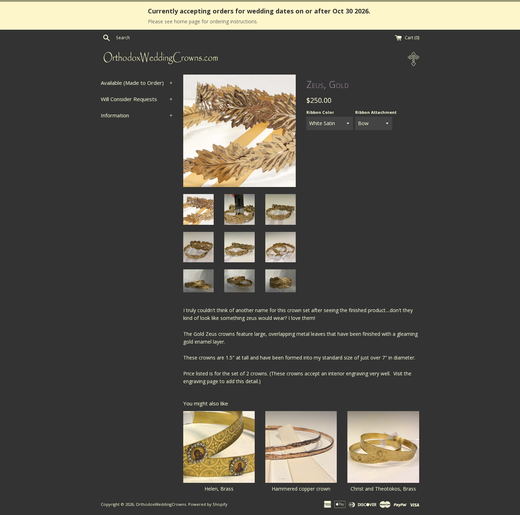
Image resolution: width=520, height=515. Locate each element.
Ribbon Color (320, 112)
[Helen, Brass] (219, 446)
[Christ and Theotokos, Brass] (383, 446)
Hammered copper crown (301, 488)
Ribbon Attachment (376, 112)
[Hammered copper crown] (301, 446)
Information (137, 115)
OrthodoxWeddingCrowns (161, 504)
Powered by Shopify (207, 504)
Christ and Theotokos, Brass (383, 488)
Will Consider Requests (137, 99)
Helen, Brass (218, 488)
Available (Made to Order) (137, 82)
